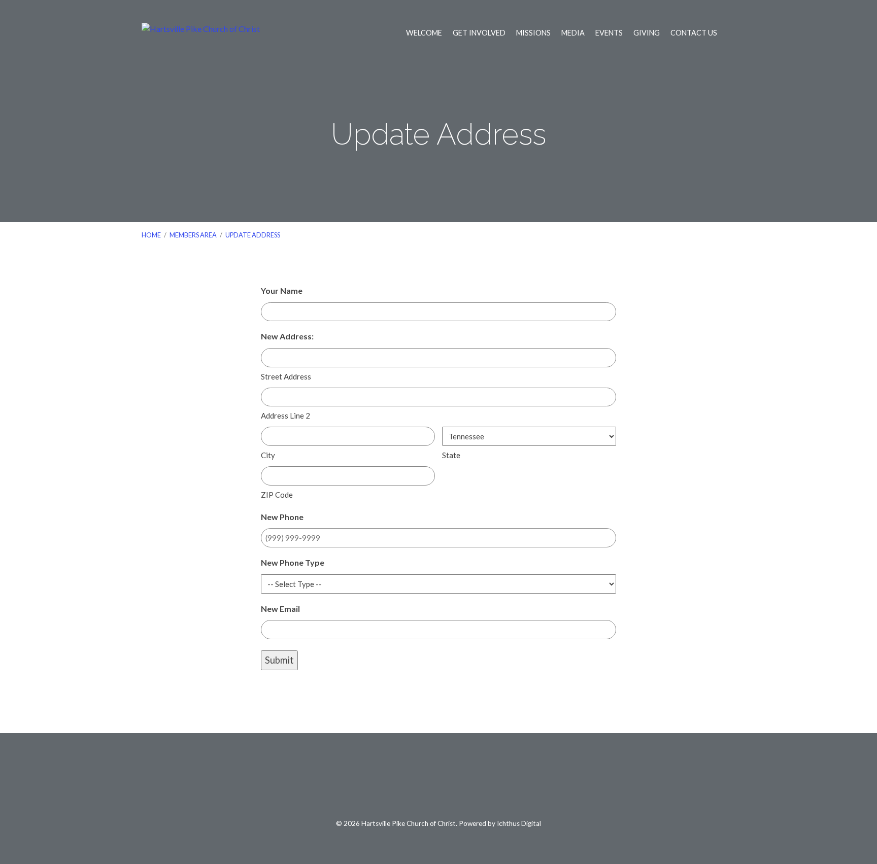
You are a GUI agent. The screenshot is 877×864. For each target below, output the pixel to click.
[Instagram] (462, 781)
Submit (279, 660)
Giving (646, 33)
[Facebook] (415, 781)
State (451, 455)
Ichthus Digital (519, 823)
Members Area (193, 235)
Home (151, 235)
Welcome (424, 33)
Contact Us (693, 33)
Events (609, 33)
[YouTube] (438, 781)
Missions (533, 33)
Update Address (252, 235)
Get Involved (479, 33)
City (268, 455)
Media (573, 33)
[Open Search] (732, 33)
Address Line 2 (285, 415)
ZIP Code (277, 494)
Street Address (286, 376)
